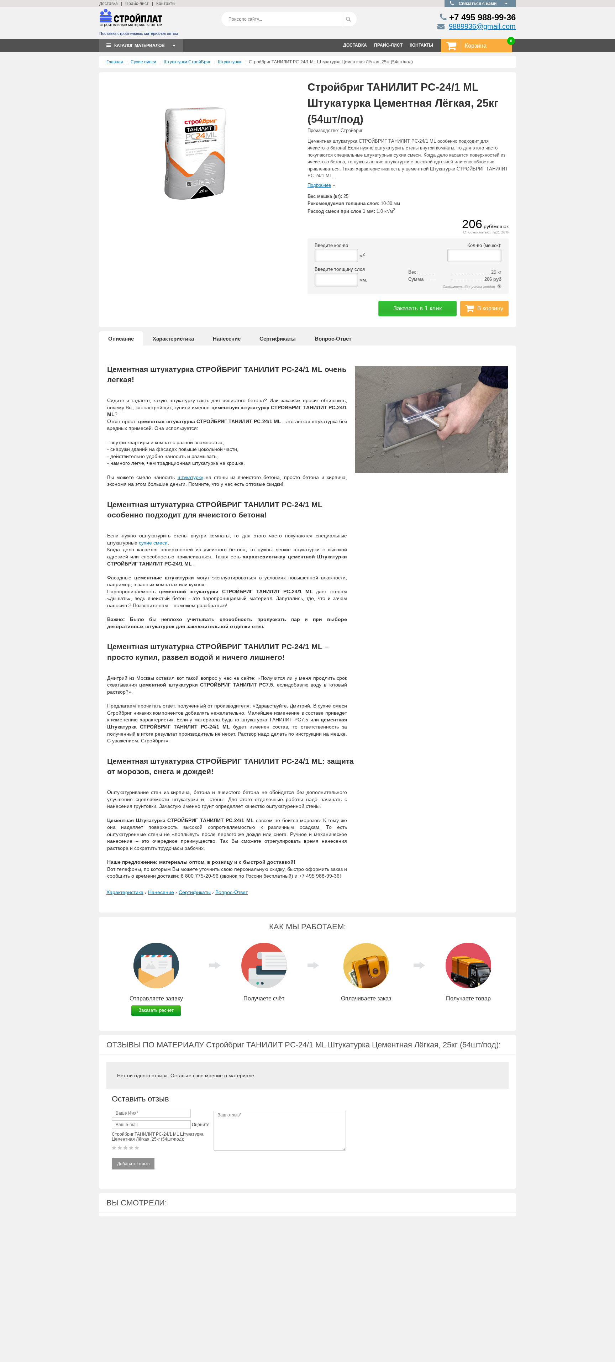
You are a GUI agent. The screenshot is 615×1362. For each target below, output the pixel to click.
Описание (121, 339)
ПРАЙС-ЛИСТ (388, 45)
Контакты (165, 3)
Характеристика (173, 339)
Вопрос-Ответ (333, 339)
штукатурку (190, 477)
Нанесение (227, 339)
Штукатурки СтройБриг (187, 61)
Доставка (108, 3)
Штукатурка (229, 61)
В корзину (490, 308)
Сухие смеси (143, 61)
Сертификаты (277, 339)
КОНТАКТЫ (421, 45)
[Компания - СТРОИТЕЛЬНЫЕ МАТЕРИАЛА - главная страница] (131, 21)
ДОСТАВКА (355, 45)
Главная (114, 61)
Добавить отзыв (133, 1163)
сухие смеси (153, 543)
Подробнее (319, 185)
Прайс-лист (137, 3)
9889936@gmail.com (482, 26)
